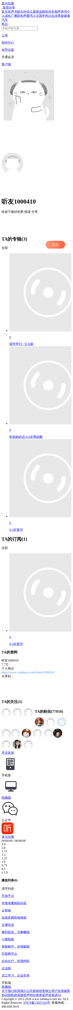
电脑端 (6, 986)
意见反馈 (8, 752)
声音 (48, 995)
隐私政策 (14, 995)
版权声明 (26, 995)
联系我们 (20, 991)
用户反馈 (57, 991)
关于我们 (8, 991)
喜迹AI (56, 995)
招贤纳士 (45, 991)
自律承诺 (39, 995)
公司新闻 (32, 991)
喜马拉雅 (8, 3)
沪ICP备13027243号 (36, 1002)
